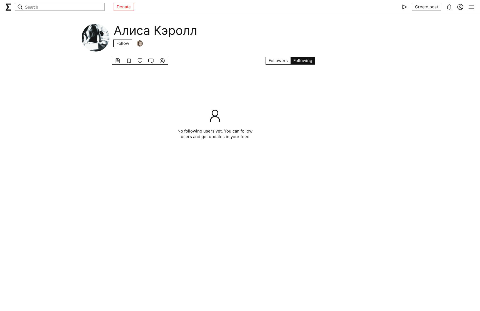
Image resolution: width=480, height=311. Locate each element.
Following (302, 60)
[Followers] (139, 43)
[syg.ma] (8, 7)
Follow (122, 43)
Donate (124, 6)
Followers (278, 60)
